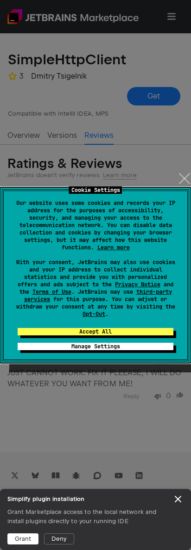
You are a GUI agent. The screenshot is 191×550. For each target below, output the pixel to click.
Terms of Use (51, 292)
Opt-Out (94, 314)
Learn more (113, 247)
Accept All (95, 331)
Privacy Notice (137, 284)
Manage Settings (95, 346)
